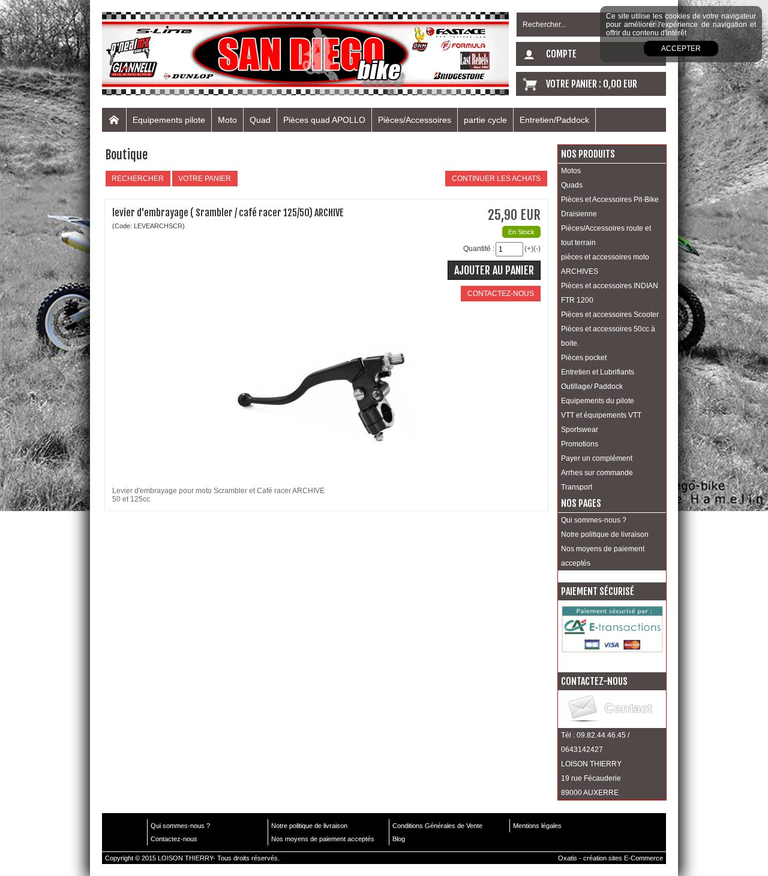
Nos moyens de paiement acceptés (602, 556)
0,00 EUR (620, 84)
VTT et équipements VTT (601, 415)
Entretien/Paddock (554, 120)
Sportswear (579, 429)
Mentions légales (537, 825)
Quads (572, 185)
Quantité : (478, 248)
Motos (571, 171)
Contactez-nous (174, 838)
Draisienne (579, 214)
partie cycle (485, 120)
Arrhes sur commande (597, 473)
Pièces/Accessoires (414, 120)
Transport (576, 487)
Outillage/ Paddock (592, 386)
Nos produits (588, 154)
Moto (227, 120)
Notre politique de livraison (605, 534)
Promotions (579, 444)
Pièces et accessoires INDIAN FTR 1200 (609, 293)
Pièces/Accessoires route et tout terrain (606, 235)
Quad (260, 120)
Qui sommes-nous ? (593, 520)
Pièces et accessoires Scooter (610, 314)
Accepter (681, 48)
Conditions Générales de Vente (437, 825)
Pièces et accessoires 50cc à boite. (608, 336)
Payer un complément (596, 458)
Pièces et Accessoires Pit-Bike (610, 199)
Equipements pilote (169, 120)
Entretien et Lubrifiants (597, 372)
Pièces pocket (584, 358)
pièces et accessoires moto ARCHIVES (605, 264)
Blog (398, 838)
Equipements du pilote (597, 401)
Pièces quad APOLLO (324, 120)
